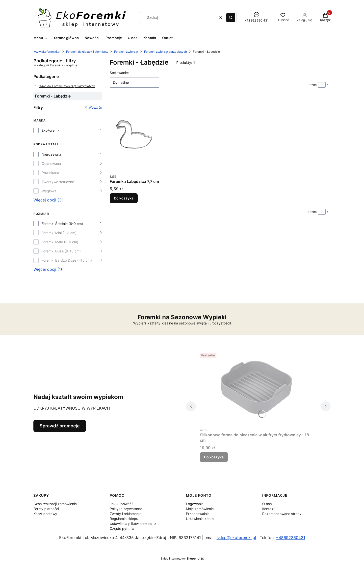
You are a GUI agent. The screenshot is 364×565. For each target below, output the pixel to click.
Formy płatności (46, 509)
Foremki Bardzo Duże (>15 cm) (67, 260)
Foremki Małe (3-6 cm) (60, 242)
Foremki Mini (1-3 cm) (59, 233)
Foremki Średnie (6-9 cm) (62, 223)
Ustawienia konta (200, 518)
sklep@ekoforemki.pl (236, 537)
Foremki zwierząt (126, 51)
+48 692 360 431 (256, 20)
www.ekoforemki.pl (46, 51)
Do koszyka (123, 198)
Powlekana (50, 173)
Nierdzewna (51, 154)
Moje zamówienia (200, 509)
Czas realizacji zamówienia (55, 504)
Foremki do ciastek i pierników (87, 51)
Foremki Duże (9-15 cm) (61, 251)
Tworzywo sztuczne (58, 182)
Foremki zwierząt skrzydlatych (165, 51)
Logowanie (195, 504)
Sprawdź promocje (60, 425)
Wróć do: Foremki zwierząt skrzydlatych (67, 86)
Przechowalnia (197, 514)
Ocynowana (51, 163)
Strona (312, 85)
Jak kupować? (121, 504)
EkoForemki (51, 130)
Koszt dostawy (45, 514)
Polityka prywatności (126, 509)
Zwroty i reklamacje (125, 514)
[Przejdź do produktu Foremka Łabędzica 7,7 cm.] (134, 135)
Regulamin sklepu (124, 518)
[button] (230, 17)
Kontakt (268, 509)
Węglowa (49, 191)
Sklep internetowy (180, 558)
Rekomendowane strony (281, 514)
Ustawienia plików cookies (131, 523)
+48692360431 (290, 537)
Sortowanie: (119, 73)
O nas (267, 504)
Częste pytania (122, 528)
